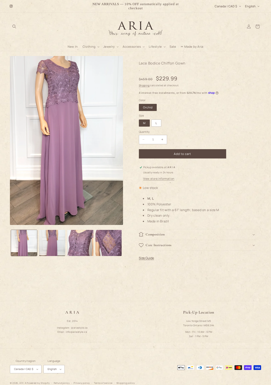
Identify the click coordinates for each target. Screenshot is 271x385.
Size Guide (146, 258)
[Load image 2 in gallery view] (52, 243)
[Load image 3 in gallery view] (80, 243)
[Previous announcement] (86, 6)
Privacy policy (82, 382)
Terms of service (103, 382)
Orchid (148, 107)
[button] (14, 26)
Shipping (144, 85)
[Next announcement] (184, 6)
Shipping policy (125, 382)
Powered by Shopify (38, 382)
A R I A (22, 382)
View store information (158, 178)
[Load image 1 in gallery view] (24, 243)
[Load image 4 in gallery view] (108, 243)
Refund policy (62, 382)
